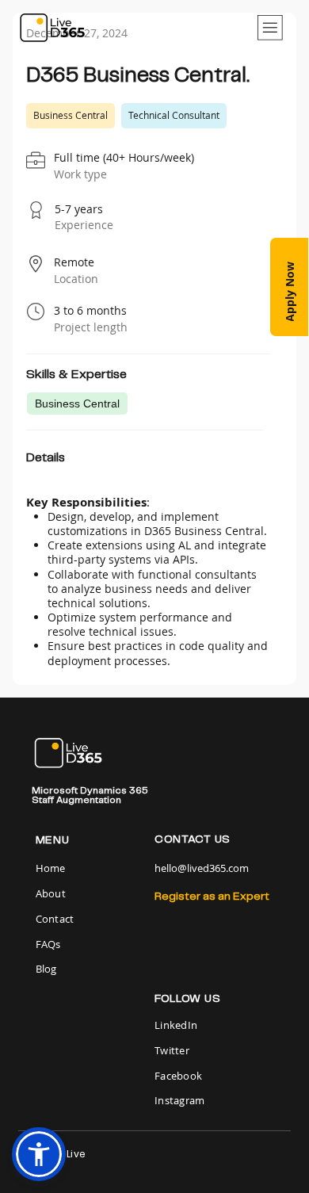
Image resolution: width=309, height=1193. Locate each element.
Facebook (178, 1076)
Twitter (171, 1050)
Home (52, 868)
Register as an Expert (211, 896)
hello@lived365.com (201, 868)
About (51, 893)
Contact (55, 919)
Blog (46, 969)
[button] (289, 287)
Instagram (179, 1100)
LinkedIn (175, 1025)
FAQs (48, 944)
